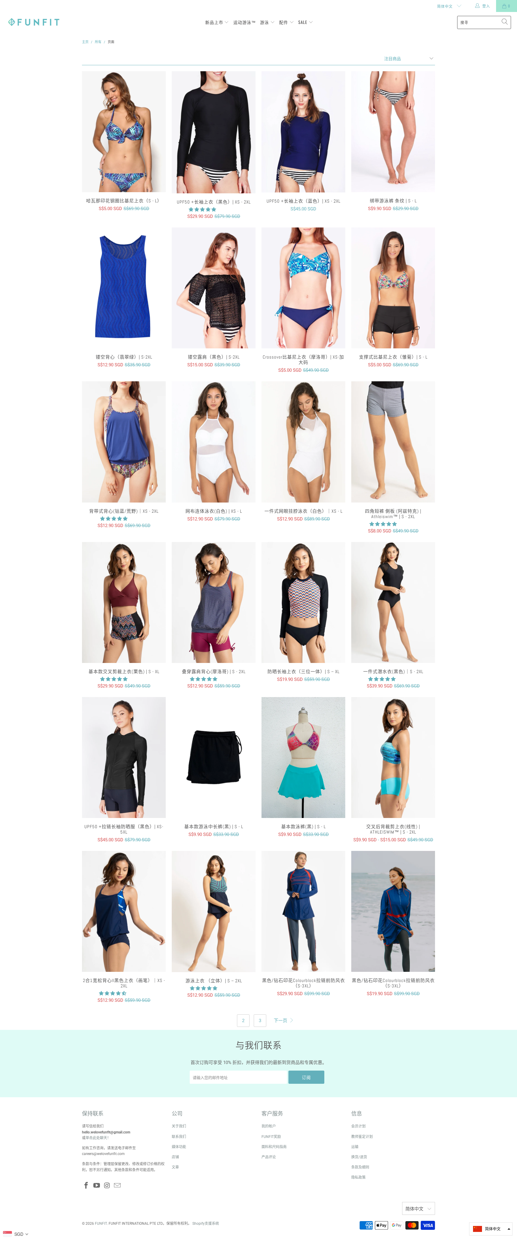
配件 (284, 22)
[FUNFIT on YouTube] (96, 1186)
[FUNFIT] (33, 22)
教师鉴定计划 (362, 1137)
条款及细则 (360, 1167)
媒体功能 (179, 1147)
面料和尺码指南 (274, 1147)
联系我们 (179, 1137)
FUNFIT (101, 1223)
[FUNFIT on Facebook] (86, 1186)
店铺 (175, 1157)
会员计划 (358, 1126)
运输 (354, 1147)
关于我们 (179, 1126)
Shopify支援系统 (205, 1223)
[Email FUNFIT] (117, 1186)
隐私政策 (358, 1177)
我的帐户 (268, 1126)
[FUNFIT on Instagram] (107, 1186)
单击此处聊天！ (98, 1138)
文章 (175, 1167)
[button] (202, 209)
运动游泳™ (244, 22)
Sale (303, 22)
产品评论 (268, 1157)
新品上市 (214, 22)
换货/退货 (359, 1157)
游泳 (265, 22)
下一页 (281, 1020)
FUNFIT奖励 (271, 1137)
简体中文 (445, 6)
